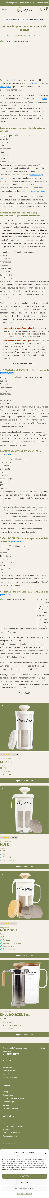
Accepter (24, 1176)
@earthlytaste (7, 373)
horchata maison (32, 83)
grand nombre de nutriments (34, 191)
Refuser (24, 1182)
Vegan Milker (12, 80)
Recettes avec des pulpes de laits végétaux (24, 19)
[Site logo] (24, 9)
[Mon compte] (39, 9)
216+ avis (13, 837)
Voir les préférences (24, 1189)
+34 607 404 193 (12, 1054)
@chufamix (5, 454)
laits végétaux (5, 87)
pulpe (44, 99)
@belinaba (16, 541)
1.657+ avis (14, 755)
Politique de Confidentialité (24, 1194)
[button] (45, 1153)
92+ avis (13, 923)
